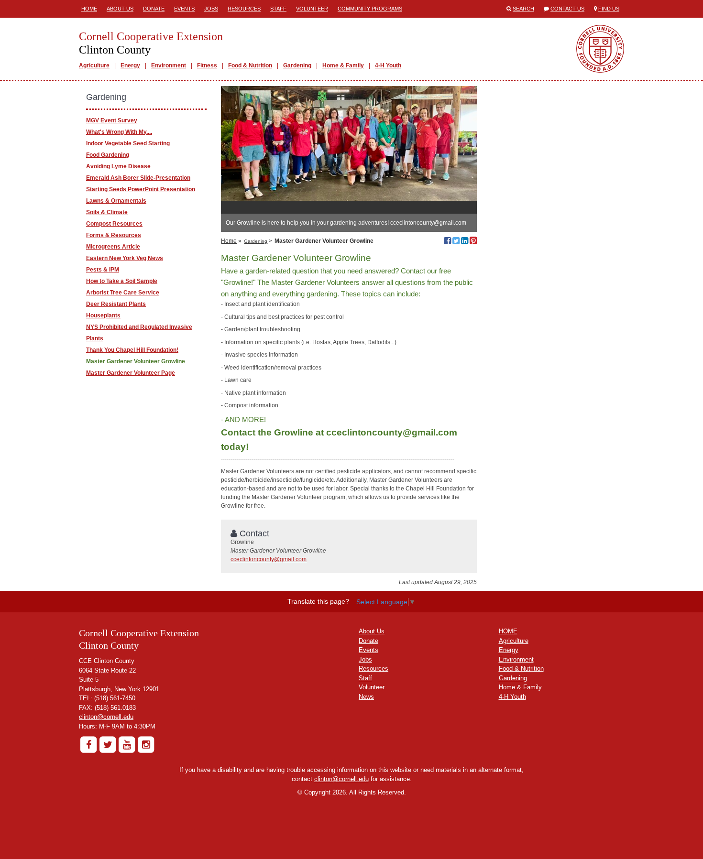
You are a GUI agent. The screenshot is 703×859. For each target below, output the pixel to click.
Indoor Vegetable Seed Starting (128, 143)
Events (184, 8)
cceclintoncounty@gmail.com (269, 559)
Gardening (297, 65)
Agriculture (94, 65)
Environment (168, 65)
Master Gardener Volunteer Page (130, 373)
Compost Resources (114, 223)
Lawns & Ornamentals (116, 200)
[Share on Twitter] (456, 242)
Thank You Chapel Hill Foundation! (132, 350)
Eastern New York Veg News (124, 258)
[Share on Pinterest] (473, 242)
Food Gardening (107, 155)
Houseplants (103, 315)
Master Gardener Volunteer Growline (135, 361)
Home (89, 8)
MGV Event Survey (111, 120)
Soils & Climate (107, 212)
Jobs (211, 8)
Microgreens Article (113, 246)
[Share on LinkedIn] (464, 242)
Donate (154, 8)
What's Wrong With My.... (119, 132)
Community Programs (370, 8)
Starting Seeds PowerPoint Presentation (140, 189)
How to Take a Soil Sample (121, 281)
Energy (130, 65)
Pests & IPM (102, 269)
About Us (120, 8)
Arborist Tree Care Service (122, 292)
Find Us (608, 8)
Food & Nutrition (250, 65)
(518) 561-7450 (114, 698)
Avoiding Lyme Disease (118, 166)
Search (523, 8)
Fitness (207, 65)
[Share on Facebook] (447, 242)
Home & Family (343, 65)
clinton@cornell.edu (106, 716)
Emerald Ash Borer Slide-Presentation (138, 177)
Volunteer (312, 8)
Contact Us (567, 8)
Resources (244, 8)
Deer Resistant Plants (116, 304)
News (366, 696)
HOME (508, 631)
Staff (278, 8)
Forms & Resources (113, 235)
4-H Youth (388, 65)
